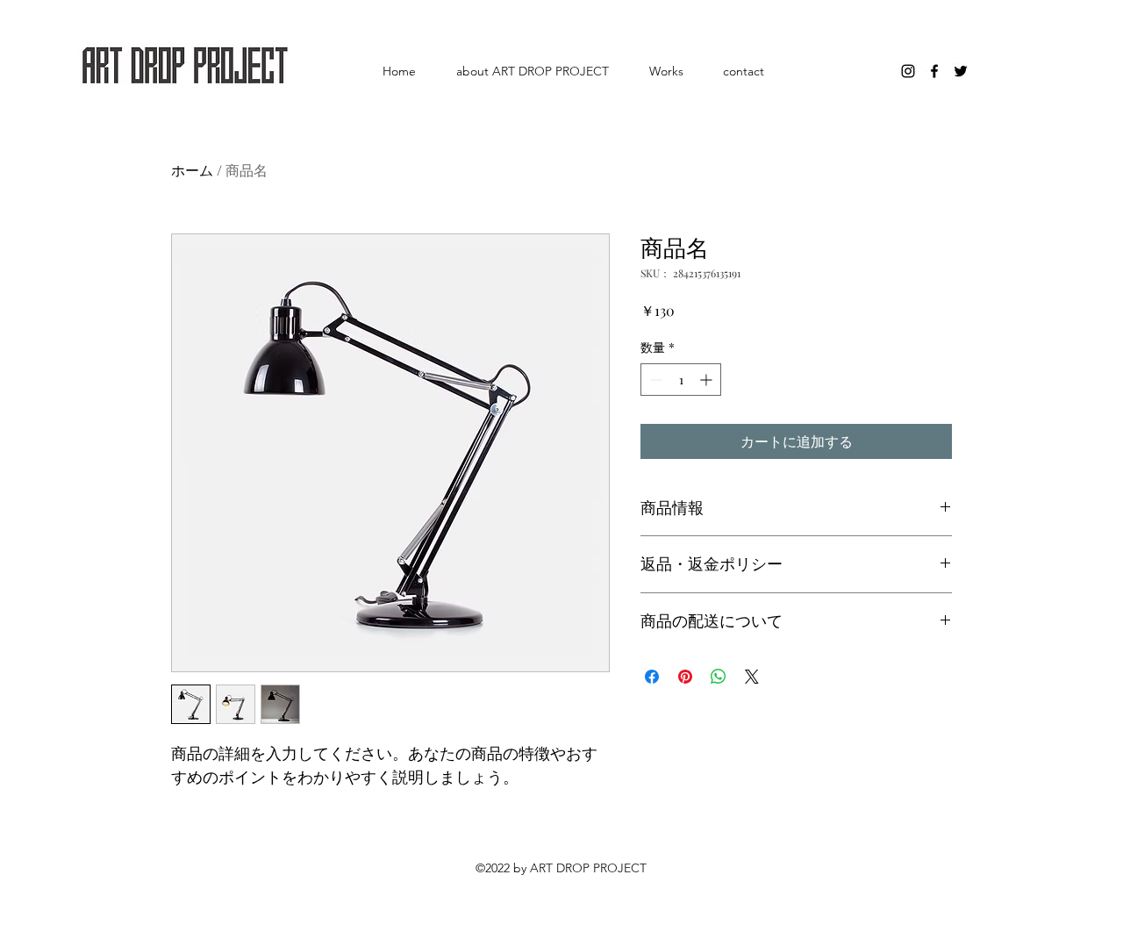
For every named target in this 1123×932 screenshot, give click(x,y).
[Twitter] (960, 71)
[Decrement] (654, 379)
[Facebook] (934, 71)
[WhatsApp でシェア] (718, 676)
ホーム (192, 170)
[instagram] (908, 71)
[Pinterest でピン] (685, 676)
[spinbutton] (681, 379)
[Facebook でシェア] (651, 676)
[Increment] (708, 379)
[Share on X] (751, 676)
